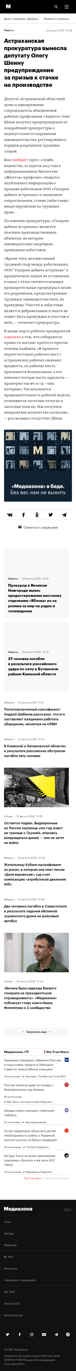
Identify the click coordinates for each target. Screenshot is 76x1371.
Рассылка (10, 1268)
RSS (9, 1256)
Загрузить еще (36, 1031)
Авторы (9, 1233)
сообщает (19, 160)
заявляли (12, 337)
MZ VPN (9, 1291)
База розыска (13, 1314)
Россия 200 (12, 1303)
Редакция (10, 1244)
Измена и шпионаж (57, 18)
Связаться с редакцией (41, 526)
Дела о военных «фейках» (21, 18)
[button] (67, 7)
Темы (7, 1221)
